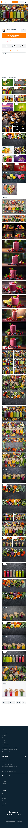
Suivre (23, 30)
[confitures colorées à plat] (13, 581)
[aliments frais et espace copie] (13, 752)
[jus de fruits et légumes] (13, 518)
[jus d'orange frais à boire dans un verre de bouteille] (8, 181)
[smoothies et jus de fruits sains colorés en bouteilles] (13, 813)
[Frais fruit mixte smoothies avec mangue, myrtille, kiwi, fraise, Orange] (8, 291)
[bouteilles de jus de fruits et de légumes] (7, 467)
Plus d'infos (5, 53)
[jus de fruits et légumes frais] (20, 89)
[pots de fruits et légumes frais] (13, 797)
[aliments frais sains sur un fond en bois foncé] (8, 190)
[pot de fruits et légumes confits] (13, 766)
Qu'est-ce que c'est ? (14, 50)
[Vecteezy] (2, 2)
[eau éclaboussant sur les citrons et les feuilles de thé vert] (8, 131)
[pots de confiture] (13, 737)
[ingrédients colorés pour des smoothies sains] (13, 596)
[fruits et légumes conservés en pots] (13, 642)
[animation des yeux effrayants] (8, 160)
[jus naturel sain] (13, 565)
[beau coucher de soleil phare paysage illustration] (7, 122)
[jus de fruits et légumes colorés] (13, 534)
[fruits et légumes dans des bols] (13, 678)
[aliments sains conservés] (8, 443)
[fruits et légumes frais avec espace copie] (13, 723)
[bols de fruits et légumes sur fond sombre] (13, 709)
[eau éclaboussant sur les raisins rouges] (8, 206)
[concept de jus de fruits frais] (7, 152)
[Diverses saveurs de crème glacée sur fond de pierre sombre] (13, 233)
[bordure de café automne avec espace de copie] (8, 97)
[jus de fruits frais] (8, 630)
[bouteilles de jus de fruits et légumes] (8, 114)
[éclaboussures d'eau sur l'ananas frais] (7, 82)
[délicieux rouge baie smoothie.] (13, 327)
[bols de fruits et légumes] (13, 503)
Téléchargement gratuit (14, 35)
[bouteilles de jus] (13, 782)
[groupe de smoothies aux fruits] (8, 198)
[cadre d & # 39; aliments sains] (8, 90)
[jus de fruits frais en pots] (7, 655)
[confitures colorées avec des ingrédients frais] (8, 475)
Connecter (21, 2)
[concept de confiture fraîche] (13, 487)
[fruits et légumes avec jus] (8, 666)
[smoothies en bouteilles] (13, 694)
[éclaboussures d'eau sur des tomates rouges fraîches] (8, 223)
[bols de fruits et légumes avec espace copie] (13, 170)
